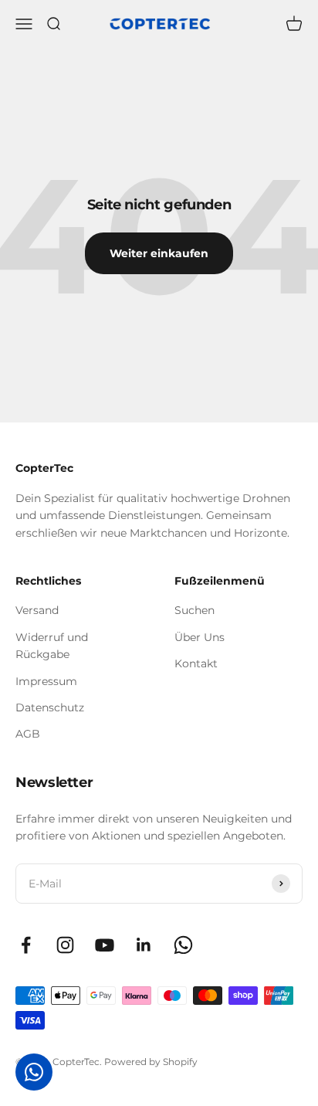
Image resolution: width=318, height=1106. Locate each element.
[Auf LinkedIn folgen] (144, 945)
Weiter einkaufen (159, 253)
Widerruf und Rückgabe (51, 645)
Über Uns (199, 637)
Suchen (194, 610)
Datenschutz (49, 707)
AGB (27, 734)
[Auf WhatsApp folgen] (183, 945)
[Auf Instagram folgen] (65, 945)
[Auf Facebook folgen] (25, 945)
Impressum (46, 681)
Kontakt (196, 663)
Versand (37, 610)
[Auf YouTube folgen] (104, 945)
